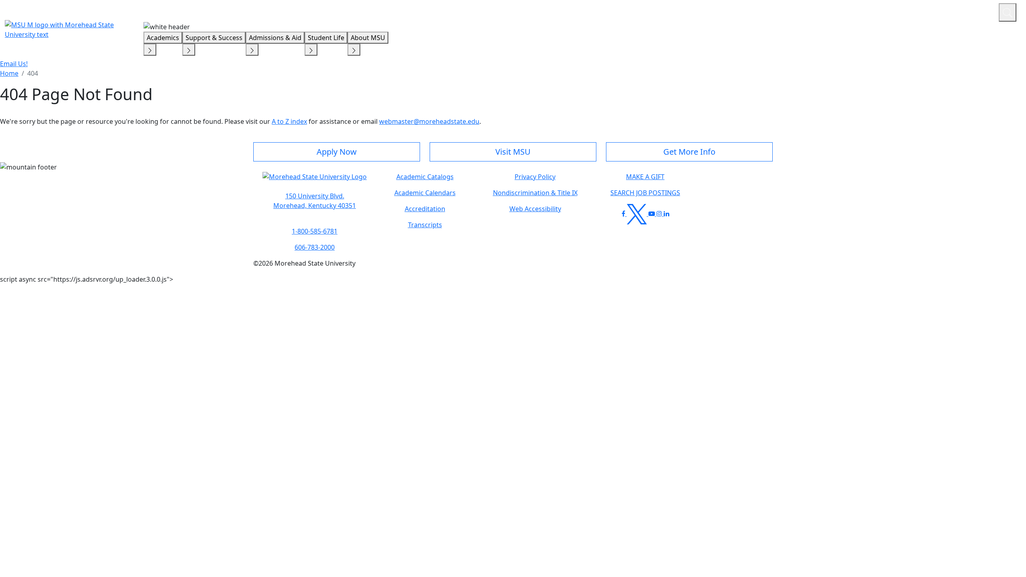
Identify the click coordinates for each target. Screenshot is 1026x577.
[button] (315, 180)
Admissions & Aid (275, 37)
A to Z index (289, 121)
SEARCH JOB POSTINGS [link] (645, 192)
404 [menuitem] (32, 73)
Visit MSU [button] (513, 151)
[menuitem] (9, 73)
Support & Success (214, 37)
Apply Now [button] (337, 151)
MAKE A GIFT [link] (645, 176)
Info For (839, 11)
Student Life (326, 37)
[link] (314, 200)
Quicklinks (888, 11)
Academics (163, 37)
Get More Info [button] (689, 151)
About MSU (368, 37)
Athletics (978, 11)
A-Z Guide (938, 11)
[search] (1007, 12)
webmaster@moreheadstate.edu (429, 121)
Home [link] (9, 73)
